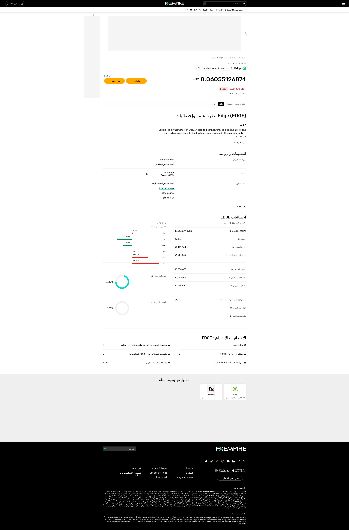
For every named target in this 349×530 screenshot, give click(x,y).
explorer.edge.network (163, 183)
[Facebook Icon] (239, 461)
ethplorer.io (168, 197)
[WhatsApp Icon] (211, 461)
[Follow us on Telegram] (186, 9)
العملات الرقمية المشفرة (236, 58)
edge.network (167, 159)
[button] (344, 4)
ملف (221, 104)
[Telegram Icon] (217, 461)
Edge (221, 58)
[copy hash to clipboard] (147, 174)
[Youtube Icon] (228, 461)
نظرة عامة (240, 104)
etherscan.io (168, 193)
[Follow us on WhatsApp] (195, 9)
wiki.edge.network (165, 164)
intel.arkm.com (166, 188)
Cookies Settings (158, 473)
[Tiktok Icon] (206, 461)
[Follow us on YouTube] (191, 9)
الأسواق (229, 104)
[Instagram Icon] (222, 461)
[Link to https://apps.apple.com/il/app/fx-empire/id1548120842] (238, 471)
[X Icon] (244, 461)
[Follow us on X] (199, 9)
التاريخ (213, 104)
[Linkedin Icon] (233, 461)
